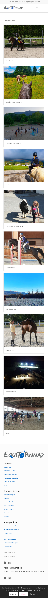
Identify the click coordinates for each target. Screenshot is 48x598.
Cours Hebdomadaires (13, 143)
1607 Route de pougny (11, 529)
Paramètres (34, 594)
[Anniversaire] (24, 165)
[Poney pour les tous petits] (24, 206)
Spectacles (9, 61)
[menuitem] (36, 7)
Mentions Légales (10, 495)
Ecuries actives (11, 309)
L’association (8, 513)
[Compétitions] (24, 248)
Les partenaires (9, 509)
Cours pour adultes (10, 474)
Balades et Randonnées (14, 102)
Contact (6, 498)
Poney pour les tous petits (15, 226)
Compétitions (10, 268)
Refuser (23, 594)
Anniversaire (10, 185)
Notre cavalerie (9, 506)
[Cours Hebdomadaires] (24, 123)
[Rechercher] (36, 7)
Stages (8, 433)
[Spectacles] (24, 41)
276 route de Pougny (11, 543)
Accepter (13, 594)
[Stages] (24, 413)
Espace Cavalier (9, 502)
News (5, 485)
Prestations (10, 350)
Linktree (6, 516)
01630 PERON (8, 533)
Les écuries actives (10, 471)
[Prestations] (24, 330)
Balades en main (9, 482)
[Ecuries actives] (24, 289)
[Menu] (41, 7)
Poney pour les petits (11, 478)
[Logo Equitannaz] (20, 7)
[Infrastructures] (24, 372)
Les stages (7, 467)
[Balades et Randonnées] (24, 82)
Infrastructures (11, 392)
